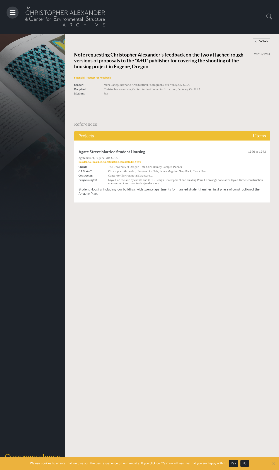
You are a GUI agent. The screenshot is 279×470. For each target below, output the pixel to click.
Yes (233, 463)
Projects (172, 135)
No (245, 463)
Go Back (263, 41)
